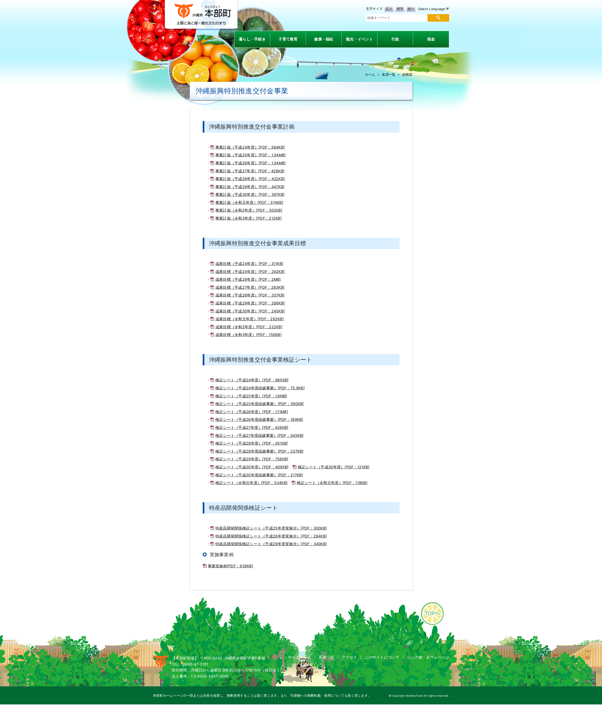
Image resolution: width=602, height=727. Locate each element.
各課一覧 (388, 74)
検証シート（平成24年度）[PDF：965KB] (252, 380)
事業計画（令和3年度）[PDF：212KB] (248, 218)
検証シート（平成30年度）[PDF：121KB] (334, 467)
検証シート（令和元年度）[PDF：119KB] (332, 482)
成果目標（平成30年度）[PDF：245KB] (250, 311)
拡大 (389, 9)
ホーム (370, 74)
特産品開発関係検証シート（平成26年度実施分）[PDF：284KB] (271, 536)
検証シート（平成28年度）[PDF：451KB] (251, 443)
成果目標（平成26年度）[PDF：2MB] (248, 279)
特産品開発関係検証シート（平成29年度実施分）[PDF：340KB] (271, 543)
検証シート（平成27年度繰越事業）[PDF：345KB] (259, 435)
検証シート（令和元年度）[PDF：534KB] (251, 482)
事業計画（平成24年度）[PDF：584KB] (250, 147)
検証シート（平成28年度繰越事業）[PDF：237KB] (259, 451)
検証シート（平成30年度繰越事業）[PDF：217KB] (259, 475)
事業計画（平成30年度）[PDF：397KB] (250, 194)
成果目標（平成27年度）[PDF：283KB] (250, 287)
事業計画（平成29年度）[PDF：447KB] (250, 186)
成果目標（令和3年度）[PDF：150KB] (248, 334)
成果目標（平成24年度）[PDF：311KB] (249, 263)
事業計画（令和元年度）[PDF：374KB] (249, 202)
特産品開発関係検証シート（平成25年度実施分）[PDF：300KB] (271, 528)
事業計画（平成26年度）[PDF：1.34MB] (250, 163)
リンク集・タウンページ (428, 657)
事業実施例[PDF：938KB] (230, 566)
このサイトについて (382, 657)
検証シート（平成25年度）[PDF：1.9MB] (251, 396)
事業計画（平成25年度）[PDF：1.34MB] (250, 155)
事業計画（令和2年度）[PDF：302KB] (248, 210)
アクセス (349, 657)
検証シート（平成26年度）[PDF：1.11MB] (251, 411)
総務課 (407, 74)
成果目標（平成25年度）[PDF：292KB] (250, 271)
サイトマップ (299, 657)
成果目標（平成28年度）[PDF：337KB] (250, 295)
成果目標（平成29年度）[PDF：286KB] (250, 303)
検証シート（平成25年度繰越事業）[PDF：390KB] (259, 403)
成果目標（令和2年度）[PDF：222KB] (248, 326)
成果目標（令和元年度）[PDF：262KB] (249, 318)
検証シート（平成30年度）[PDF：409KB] (252, 467)
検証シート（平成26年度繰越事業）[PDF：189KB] (259, 419)
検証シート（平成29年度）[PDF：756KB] (252, 459)
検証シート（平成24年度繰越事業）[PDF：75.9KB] (260, 388)
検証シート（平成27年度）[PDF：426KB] (252, 427)
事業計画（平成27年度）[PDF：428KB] (250, 171)
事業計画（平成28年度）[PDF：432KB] (250, 178)
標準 (400, 9)
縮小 (411, 9)
